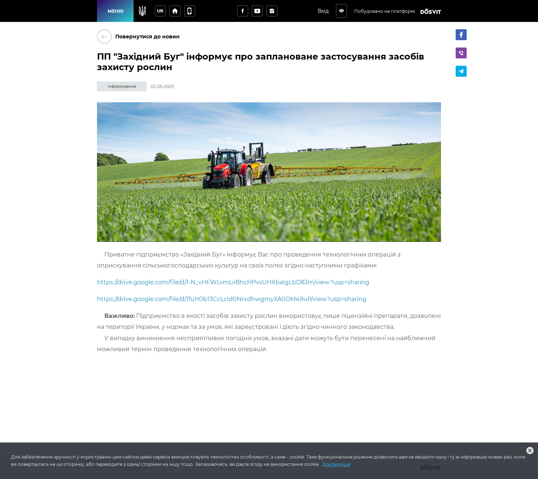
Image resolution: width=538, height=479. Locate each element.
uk (160, 11)
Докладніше (336, 464)
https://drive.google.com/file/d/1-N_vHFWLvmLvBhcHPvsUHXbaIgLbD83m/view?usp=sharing (233, 282)
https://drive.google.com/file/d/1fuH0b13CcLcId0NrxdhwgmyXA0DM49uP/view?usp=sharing (231, 299)
